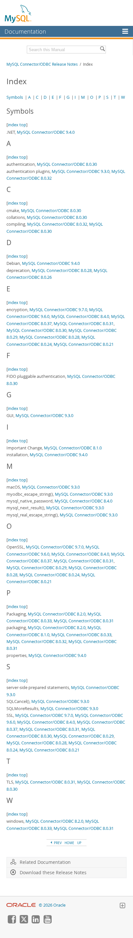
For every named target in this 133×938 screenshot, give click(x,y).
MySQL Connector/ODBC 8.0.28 (62, 270)
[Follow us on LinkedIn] (35, 922)
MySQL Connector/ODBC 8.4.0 (80, 316)
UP (79, 843)
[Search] (102, 49)
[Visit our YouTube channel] (47, 922)
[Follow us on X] (23, 922)
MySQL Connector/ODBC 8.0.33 (81, 635)
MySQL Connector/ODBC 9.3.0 (80, 171)
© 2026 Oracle (52, 905)
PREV (57, 843)
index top (17, 125)
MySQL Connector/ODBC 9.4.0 (46, 132)
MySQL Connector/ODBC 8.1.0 (73, 448)
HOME (69, 843)
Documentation (25, 31)
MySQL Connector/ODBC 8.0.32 (57, 224)
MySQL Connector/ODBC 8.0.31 (84, 323)
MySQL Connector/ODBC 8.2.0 (57, 614)
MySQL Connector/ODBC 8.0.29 (36, 568)
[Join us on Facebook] (11, 922)
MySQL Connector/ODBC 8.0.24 (49, 575)
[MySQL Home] (18, 13)
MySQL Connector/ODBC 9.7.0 (58, 309)
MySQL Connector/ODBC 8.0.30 (67, 164)
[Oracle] (21, 905)
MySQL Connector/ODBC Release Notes (42, 64)
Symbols (14, 97)
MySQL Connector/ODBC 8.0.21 (84, 344)
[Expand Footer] (122, 906)
